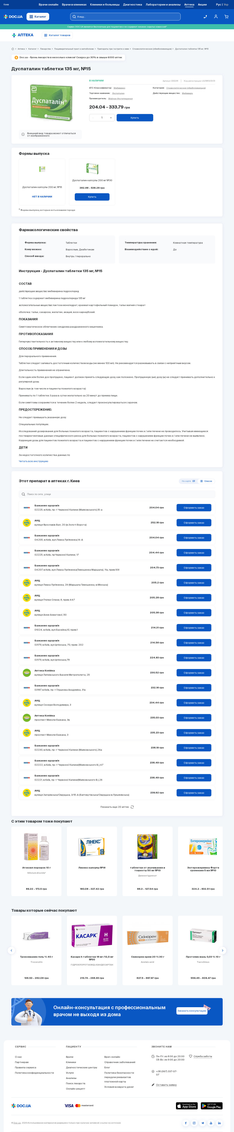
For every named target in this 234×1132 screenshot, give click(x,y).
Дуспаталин (118, 93)
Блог (107, 1067)
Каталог (40, 16)
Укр (226, 4)
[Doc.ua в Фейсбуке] (185, 1123)
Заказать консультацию (192, 1010)
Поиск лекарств (75, 1083)
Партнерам (22, 1062)
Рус (218, 4)
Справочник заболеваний (119, 1062)
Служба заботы (203, 1056)
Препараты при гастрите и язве (111, 49)
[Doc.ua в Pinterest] (219, 1123)
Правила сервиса (25, 1067)
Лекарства (44, 49)
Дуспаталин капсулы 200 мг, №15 (42, 187)
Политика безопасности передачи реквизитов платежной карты (119, 1077)
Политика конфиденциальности (34, 1072)
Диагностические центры (81, 1067)
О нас (18, 1057)
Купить (135, 117)
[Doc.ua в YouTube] (211, 1123)
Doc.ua (17, 1123)
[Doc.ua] (13, 17)
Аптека (20, 49)
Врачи (69, 1057)
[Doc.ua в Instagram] (194, 1123)
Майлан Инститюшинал (120, 99)
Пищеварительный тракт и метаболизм (72, 49)
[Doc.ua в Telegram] (202, 1123)
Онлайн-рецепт (75, 1088)
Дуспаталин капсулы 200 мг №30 (92, 180)
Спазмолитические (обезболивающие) (150, 49)
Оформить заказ (194, 507)
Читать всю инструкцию (33, 461)
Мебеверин (119, 88)
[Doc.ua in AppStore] (187, 1105)
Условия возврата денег (119, 1087)
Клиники (71, 1062)
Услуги (70, 1072)
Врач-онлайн (112, 1057)
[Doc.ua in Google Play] (212, 1105)
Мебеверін (187, 93)
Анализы (71, 1078)
